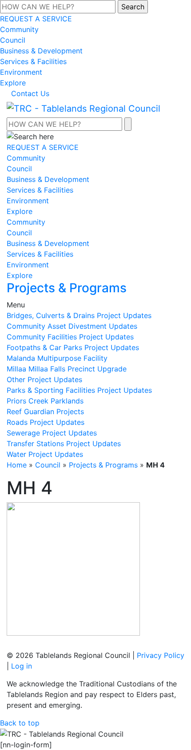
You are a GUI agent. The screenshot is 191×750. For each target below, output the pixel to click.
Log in (21, 665)
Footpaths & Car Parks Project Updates (73, 347)
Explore (13, 82)
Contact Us (30, 93)
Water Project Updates (45, 454)
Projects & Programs (103, 464)
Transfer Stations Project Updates (64, 443)
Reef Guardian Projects (45, 411)
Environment (21, 72)
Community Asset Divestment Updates (72, 326)
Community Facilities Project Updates (70, 336)
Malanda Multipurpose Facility (57, 358)
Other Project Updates (44, 379)
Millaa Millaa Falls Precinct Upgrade (67, 368)
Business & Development (41, 50)
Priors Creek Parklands (45, 400)
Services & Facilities (33, 61)
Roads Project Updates (45, 422)
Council (12, 40)
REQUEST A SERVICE (36, 18)
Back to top (20, 722)
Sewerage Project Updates (52, 432)
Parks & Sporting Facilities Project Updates (79, 390)
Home (17, 464)
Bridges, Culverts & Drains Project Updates (79, 315)
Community (19, 29)
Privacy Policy (160, 655)
